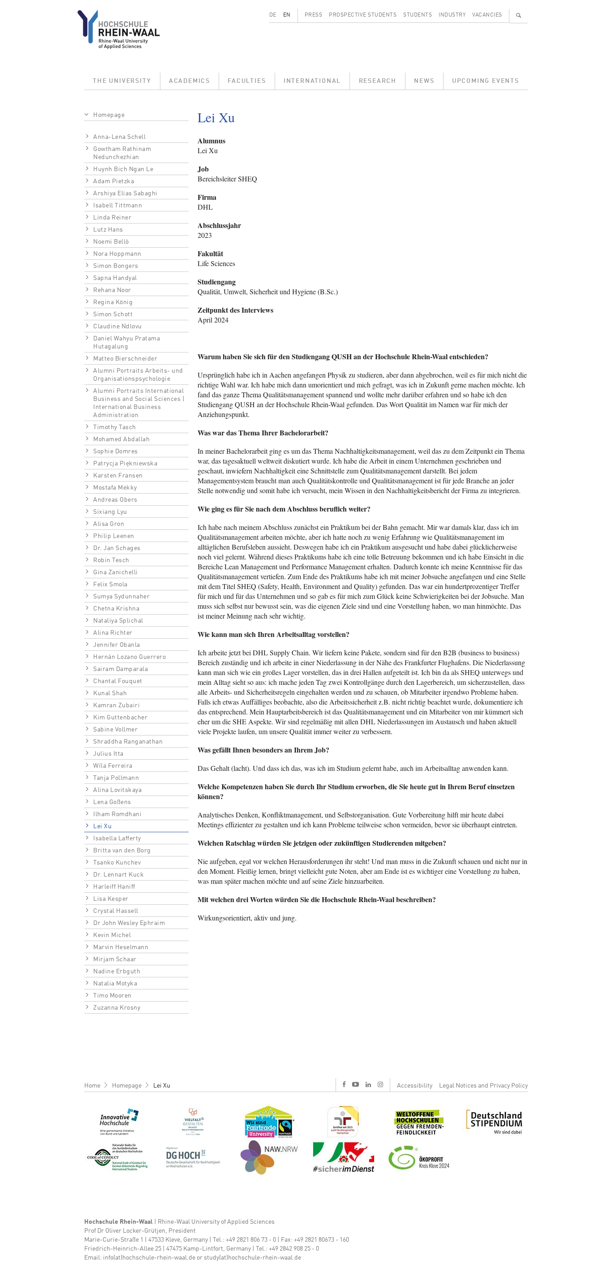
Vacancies (487, 15)
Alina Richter (113, 633)
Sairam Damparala (120, 669)
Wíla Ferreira (113, 766)
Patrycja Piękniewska (125, 463)
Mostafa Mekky (115, 488)
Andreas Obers (115, 500)
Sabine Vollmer (115, 730)
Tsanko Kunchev (117, 863)
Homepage (109, 115)
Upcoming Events (485, 81)
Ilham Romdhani (117, 814)
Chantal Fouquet (117, 681)
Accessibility (414, 1086)
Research (378, 81)
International (312, 81)
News (424, 81)
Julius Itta (108, 754)
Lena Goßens (112, 802)
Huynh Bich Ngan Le (123, 169)
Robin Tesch (111, 560)
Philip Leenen (113, 536)
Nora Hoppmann (117, 254)
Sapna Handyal (115, 278)
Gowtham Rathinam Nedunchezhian (122, 153)
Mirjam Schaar (115, 959)
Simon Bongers (115, 266)
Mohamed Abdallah (121, 439)
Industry (452, 15)
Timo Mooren (112, 996)
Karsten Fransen (118, 476)
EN (287, 15)
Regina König (113, 302)
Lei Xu (102, 826)
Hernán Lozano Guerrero (129, 657)
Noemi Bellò (111, 242)
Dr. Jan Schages (117, 548)
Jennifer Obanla (116, 645)
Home (92, 1086)
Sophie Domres (115, 451)
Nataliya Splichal (118, 621)
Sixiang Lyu (110, 512)
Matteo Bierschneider (125, 359)
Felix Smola (110, 584)
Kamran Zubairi (116, 705)
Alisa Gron (108, 524)
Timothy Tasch (114, 427)
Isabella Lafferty (117, 838)
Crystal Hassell (115, 911)
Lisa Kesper (111, 899)
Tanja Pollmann (116, 778)
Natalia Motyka (115, 984)
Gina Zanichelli (115, 572)
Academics (189, 81)
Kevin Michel (112, 935)
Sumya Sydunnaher (121, 596)
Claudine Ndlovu (117, 326)
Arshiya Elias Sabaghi (125, 193)
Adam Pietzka (113, 181)
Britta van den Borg (122, 850)
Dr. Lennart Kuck (118, 875)
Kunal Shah (110, 693)
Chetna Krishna (116, 609)
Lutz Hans (108, 230)
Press (314, 15)
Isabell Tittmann (117, 205)
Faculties (247, 81)
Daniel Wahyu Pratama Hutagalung (126, 342)
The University (122, 81)
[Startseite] (125, 29)
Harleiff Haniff (114, 887)
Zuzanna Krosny (116, 1008)
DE (272, 15)
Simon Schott (113, 314)
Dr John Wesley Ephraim (129, 923)
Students (417, 15)
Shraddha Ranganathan (128, 742)
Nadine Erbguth (116, 971)
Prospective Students (363, 15)
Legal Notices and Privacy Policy (483, 1086)
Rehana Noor (112, 290)
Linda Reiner (112, 218)
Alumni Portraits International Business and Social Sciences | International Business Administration (139, 403)
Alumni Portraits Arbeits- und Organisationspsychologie (138, 375)
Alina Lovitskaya (117, 790)
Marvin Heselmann (120, 947)
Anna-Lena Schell (119, 137)
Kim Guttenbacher (120, 717)
